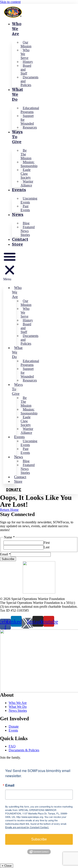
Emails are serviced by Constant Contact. (27, 827)
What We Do (17, 94)
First (47, 542)
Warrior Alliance (27, 183)
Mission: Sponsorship (29, 164)
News (17, 214)
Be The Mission (26, 154)
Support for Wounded (27, 119)
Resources (30, 127)
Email (5, 554)
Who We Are (16, 28)
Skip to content (10, 2)
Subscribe (8, 559)
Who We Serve (25, 54)
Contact (20, 239)
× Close (6, 865)
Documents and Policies (29, 81)
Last (46, 547)
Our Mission (26, 44)
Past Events (25, 208)
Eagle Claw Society (26, 173)
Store (17, 244)
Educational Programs (30, 110)
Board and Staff (26, 69)
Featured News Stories (28, 231)
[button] (9, 265)
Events (19, 189)
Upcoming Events (29, 200)
